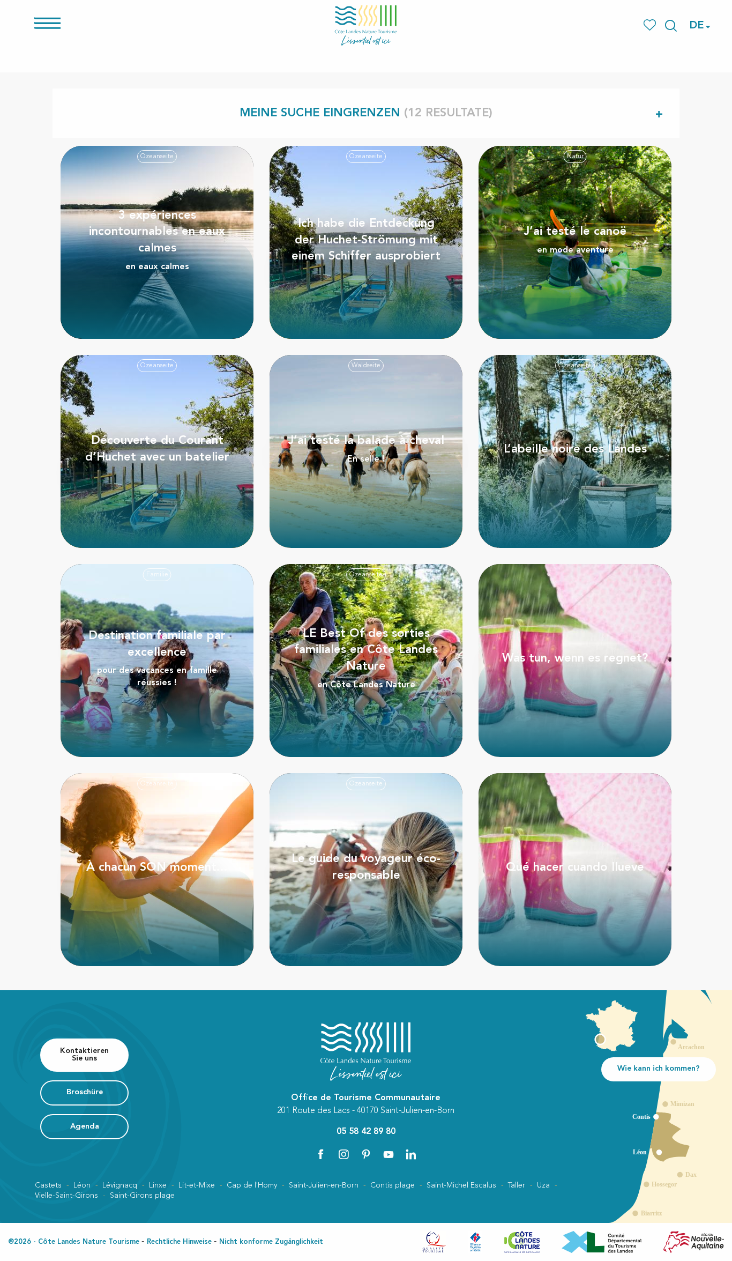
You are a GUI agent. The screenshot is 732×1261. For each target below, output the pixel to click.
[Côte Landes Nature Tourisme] (366, 25)
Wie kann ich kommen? (658, 1069)
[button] (671, 26)
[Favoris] (651, 25)
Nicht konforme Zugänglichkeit (271, 1241)
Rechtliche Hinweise (179, 1241)
